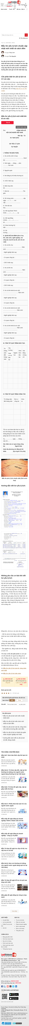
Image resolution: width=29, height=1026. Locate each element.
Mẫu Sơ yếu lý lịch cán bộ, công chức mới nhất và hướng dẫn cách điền (14, 728)
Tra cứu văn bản (20, 920)
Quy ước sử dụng (7, 941)
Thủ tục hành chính (12, 704)
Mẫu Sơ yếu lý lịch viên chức (12, 673)
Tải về (8, 122)
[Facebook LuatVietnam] (2, 986)
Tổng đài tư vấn (20, 930)
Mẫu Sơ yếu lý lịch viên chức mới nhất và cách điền (13, 722)
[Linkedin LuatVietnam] (16, 986)
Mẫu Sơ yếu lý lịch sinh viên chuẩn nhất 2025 (14, 717)
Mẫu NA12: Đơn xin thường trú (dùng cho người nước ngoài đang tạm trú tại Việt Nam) (14, 865)
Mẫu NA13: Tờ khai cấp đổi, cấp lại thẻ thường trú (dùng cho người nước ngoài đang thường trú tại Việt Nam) (14, 772)
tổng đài (8, 682)
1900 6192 (8, 679)
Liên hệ (4, 928)
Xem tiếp (14, 911)
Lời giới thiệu (6, 920)
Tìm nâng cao (24, 38)
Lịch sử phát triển (7, 922)
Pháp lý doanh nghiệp (21, 924)
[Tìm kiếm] (26, 35)
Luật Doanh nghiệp (16, 1018)
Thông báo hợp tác (7, 949)
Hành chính (4, 9)
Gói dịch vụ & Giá (15, 5)
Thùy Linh (12, 52)
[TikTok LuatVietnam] (10, 986)
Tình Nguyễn (12, 56)
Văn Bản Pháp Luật (6, 1018)
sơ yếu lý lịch (22, 704)
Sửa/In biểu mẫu (21, 127)
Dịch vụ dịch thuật (20, 926)
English (22, 4)
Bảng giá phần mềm (8, 936)
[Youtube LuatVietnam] (8, 986)
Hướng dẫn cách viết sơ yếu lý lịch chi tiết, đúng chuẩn (14, 739)
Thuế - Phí (12, 9)
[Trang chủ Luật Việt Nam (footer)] (14, 955)
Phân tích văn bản (20, 922)
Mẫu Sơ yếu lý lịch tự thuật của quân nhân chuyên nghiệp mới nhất (14, 733)
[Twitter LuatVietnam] (13, 986)
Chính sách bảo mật (8, 943)
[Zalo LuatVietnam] (5, 986)
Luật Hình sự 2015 (8, 1019)
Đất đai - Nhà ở (21, 9)
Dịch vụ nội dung (20, 928)
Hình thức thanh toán (8, 939)
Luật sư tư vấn (20, 682)
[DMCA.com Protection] (17, 1024)
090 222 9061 (22, 679)
